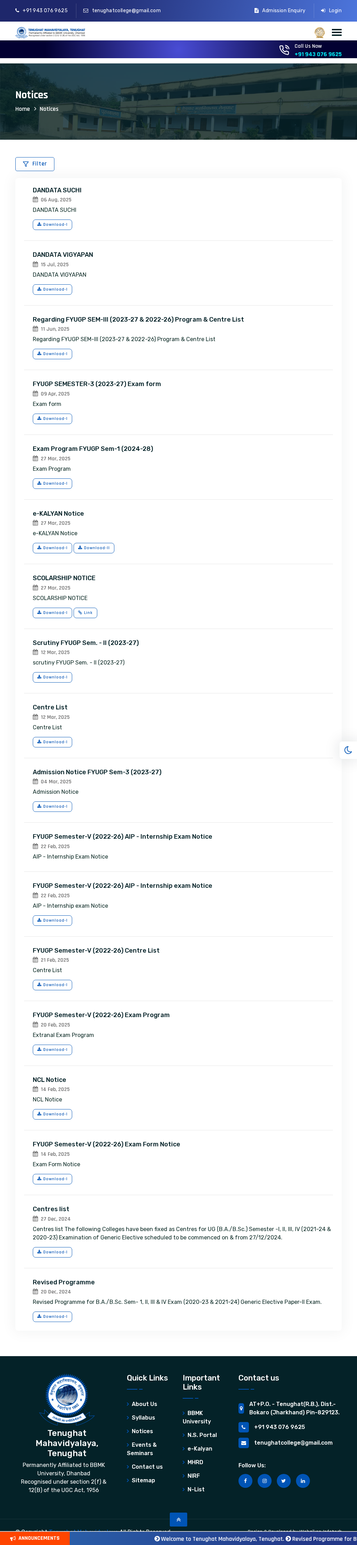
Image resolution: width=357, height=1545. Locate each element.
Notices (49, 109)
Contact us (147, 1466)
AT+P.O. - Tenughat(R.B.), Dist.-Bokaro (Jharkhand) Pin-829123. (294, 1408)
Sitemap (143, 1480)
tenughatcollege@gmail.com (126, 11)
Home (22, 109)
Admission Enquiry (283, 11)
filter (39, 164)
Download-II (97, 548)
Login (335, 11)
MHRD (195, 1462)
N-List (196, 1489)
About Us (144, 1404)
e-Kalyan (200, 1448)
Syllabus (143, 1417)
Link (88, 612)
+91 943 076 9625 (45, 11)
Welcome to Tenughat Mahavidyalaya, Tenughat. (203, 1539)
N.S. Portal (202, 1435)
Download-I (55, 224)
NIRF (194, 1476)
